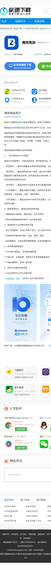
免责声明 (5, 534)
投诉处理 (14, 534)
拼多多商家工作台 (34, 521)
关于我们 (23, 534)
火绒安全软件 (32, 511)
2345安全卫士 (18, 99)
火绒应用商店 (32, 516)
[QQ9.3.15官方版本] (44, 425)
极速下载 (18, 28)
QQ (41, 418)
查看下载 (21, 429)
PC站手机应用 (31, 28)
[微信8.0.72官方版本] (44, 444)
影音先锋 (8, 436)
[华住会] (45, 370)
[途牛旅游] (8, 388)
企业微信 (10, 278)
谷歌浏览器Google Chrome (16, 418)
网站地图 (32, 534)
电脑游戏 (39, 21)
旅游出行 (44, 28)
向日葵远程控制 (11, 511)
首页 (4, 21)
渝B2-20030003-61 (28, 542)
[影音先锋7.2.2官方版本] (8, 444)
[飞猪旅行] (8, 370)
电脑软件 (20, 21)
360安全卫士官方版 (18, 90)
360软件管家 (10, 506)
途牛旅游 (19, 387)
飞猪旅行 (19, 370)
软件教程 (27, 538)
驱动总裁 (8, 516)
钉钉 (18, 278)
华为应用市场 (10, 521)
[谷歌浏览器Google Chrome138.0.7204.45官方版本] (8, 425)
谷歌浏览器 (31, 506)
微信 (42, 436)
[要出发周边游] (45, 388)
